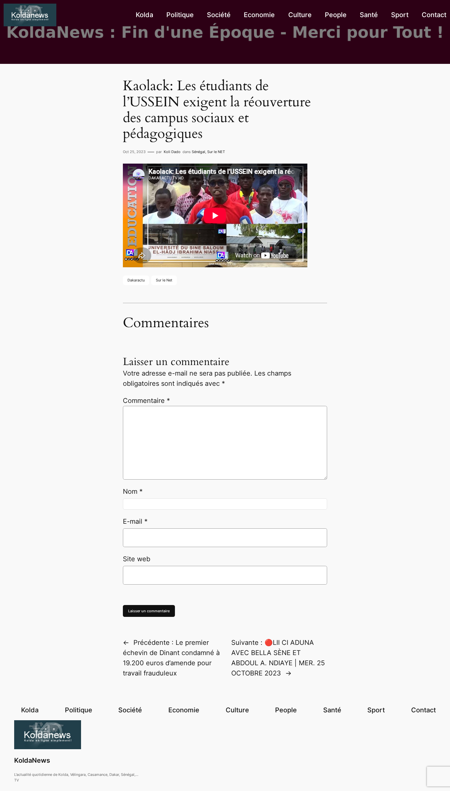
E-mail (135, 521)
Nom (133, 491)
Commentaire (146, 401)
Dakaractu (136, 280)
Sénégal (198, 151)
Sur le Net (164, 280)
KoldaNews (32, 760)
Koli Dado (172, 151)
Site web (136, 559)
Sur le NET (216, 151)
